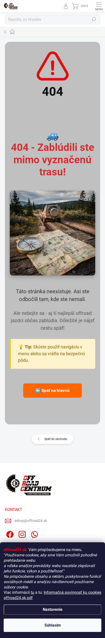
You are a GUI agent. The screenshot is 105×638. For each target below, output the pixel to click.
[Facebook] (9, 533)
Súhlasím (52, 625)
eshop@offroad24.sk (31, 521)
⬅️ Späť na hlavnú (52, 390)
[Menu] (99, 6)
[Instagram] (21, 533)
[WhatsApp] (33, 533)
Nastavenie (53, 609)
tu (32, 592)
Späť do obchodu (55, 439)
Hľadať (93, 19)
